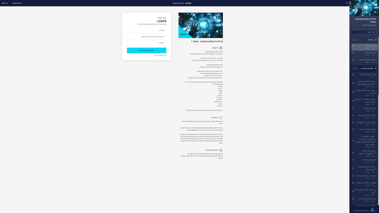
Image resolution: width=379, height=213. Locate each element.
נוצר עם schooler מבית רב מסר (360, 210)
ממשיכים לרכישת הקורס (146, 50)
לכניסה (156, 55)
